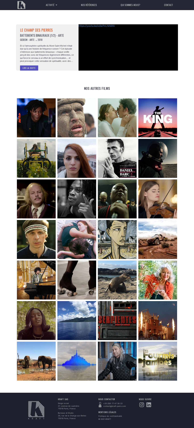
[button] (51, 5)
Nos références (89, 5)
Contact (168, 5)
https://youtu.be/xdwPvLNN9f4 (96, 25)
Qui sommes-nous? (130, 5)
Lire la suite (29, 67)
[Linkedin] (148, 405)
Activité (50, 5)
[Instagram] (141, 405)
